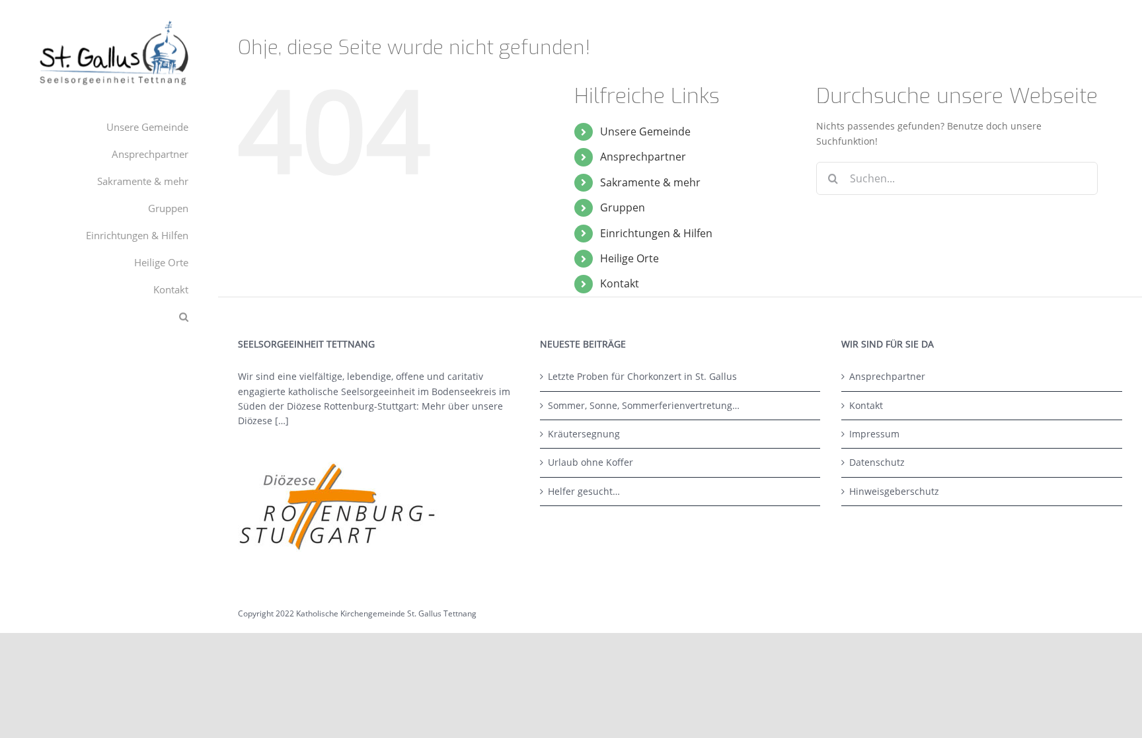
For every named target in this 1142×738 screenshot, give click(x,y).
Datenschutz (877, 462)
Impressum (874, 433)
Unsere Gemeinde (645, 131)
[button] (109, 316)
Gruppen (622, 207)
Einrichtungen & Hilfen (656, 233)
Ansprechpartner (643, 156)
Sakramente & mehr (650, 182)
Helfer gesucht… (584, 491)
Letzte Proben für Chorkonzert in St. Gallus (642, 376)
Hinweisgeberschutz (894, 491)
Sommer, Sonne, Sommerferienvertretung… (644, 405)
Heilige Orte (629, 258)
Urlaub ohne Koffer (590, 462)
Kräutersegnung (584, 433)
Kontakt (619, 283)
